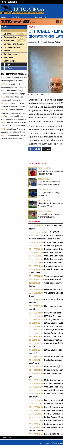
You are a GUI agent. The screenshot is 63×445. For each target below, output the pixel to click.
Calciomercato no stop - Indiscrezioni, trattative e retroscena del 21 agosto (12, 100)
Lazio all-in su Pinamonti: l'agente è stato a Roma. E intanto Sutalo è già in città (14, 132)
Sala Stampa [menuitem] (10, 61)
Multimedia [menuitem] (9, 41)
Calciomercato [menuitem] (10, 54)
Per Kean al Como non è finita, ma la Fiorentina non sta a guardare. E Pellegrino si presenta (14, 113)
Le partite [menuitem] (8, 34)
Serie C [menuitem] (7, 51)
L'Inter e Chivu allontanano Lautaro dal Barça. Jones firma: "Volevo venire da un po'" (13, 126)
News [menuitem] (6, 30)
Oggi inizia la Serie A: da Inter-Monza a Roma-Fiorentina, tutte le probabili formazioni (13, 106)
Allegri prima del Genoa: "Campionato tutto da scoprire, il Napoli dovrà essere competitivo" (13, 119)
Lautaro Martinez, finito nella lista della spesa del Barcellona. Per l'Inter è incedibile (14, 81)
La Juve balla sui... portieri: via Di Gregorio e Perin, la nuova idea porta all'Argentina (13, 138)
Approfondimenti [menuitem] (11, 37)
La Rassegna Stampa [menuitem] (14, 44)
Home (4, 27)
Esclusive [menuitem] (8, 57)
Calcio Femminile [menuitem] (12, 47)
